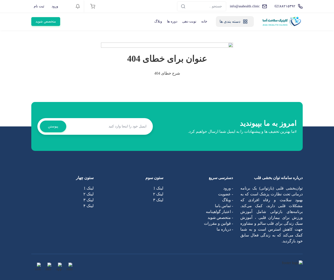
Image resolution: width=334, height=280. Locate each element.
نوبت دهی (189, 21)
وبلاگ (158, 21)
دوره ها (172, 21)
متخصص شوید (45, 21)
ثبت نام (39, 6)
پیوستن (53, 126)
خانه (204, 21)
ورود (55, 6)
